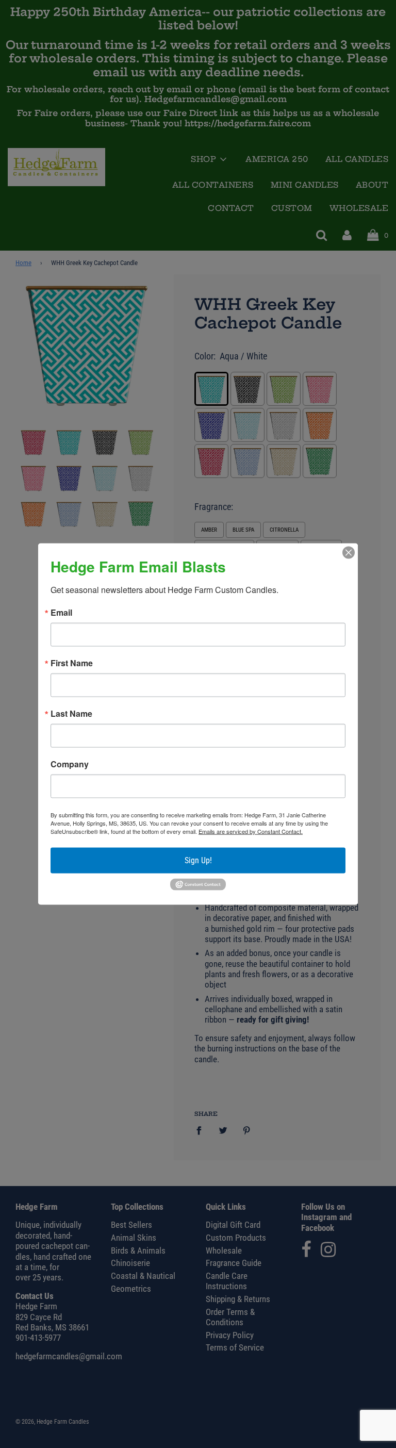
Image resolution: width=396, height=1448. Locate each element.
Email (61, 612)
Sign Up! (198, 860)
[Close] (348, 553)
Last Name (71, 714)
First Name (72, 663)
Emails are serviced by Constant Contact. (251, 831)
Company (70, 764)
